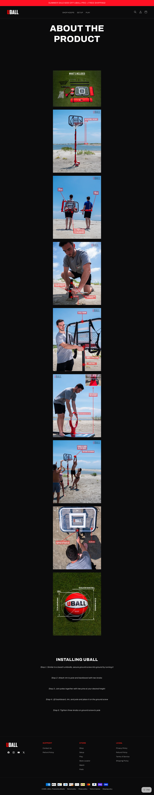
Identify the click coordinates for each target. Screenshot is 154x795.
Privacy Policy (121, 748)
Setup (81, 752)
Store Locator (84, 761)
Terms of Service (123, 757)
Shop (81, 748)
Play (81, 757)
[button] (135, 12)
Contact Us (47, 748)
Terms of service (95, 789)
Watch (81, 765)
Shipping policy (107, 789)
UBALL (49, 789)
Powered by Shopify (58, 789)
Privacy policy (83, 789)
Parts (81, 769)
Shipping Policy (122, 761)
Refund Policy (48, 752)
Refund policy (71, 789)
